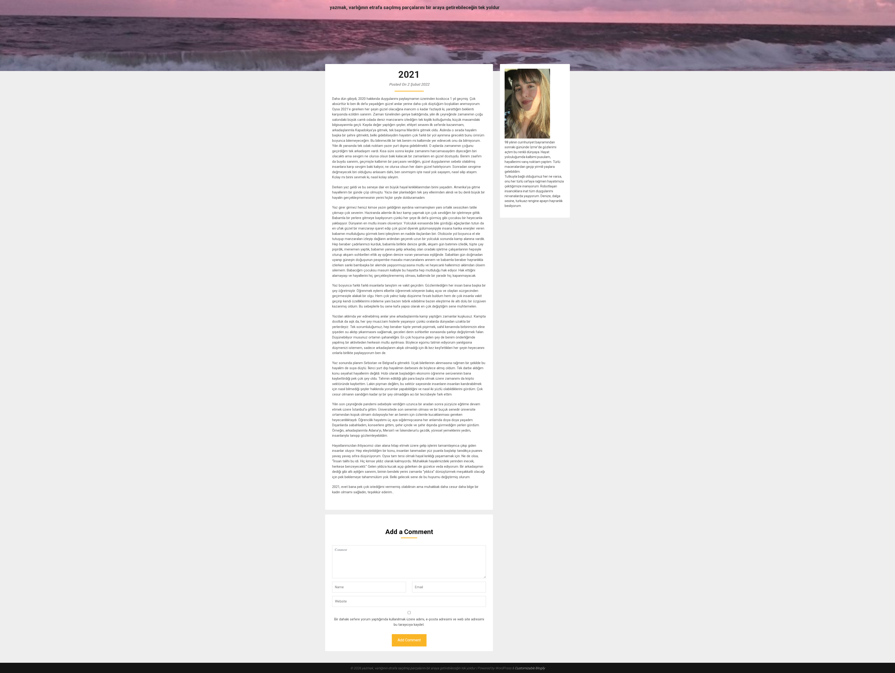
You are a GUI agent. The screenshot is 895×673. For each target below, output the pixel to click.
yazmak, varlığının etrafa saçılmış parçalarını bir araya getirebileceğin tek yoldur (415, 7)
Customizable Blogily (530, 668)
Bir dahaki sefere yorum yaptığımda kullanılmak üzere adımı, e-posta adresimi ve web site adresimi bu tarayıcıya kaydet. (409, 622)
